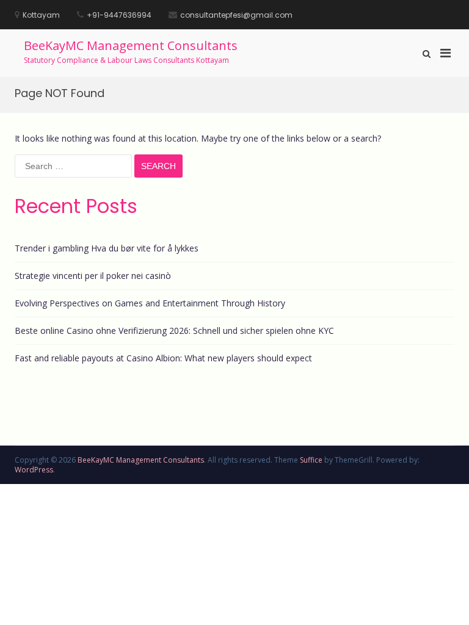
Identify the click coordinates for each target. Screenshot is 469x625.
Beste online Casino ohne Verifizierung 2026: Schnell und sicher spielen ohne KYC (174, 330)
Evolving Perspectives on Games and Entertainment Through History (150, 303)
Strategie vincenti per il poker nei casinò (93, 275)
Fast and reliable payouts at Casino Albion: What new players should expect (163, 358)
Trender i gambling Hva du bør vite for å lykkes (106, 248)
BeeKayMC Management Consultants (131, 45)
